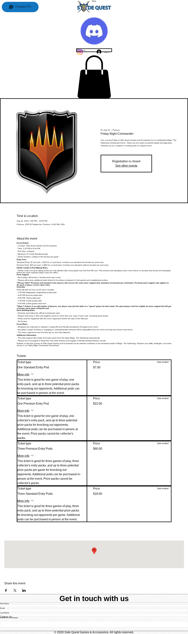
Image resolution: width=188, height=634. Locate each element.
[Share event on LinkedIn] (24, 590)
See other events (126, 165)
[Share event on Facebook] (6, 590)
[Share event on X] (15, 590)
